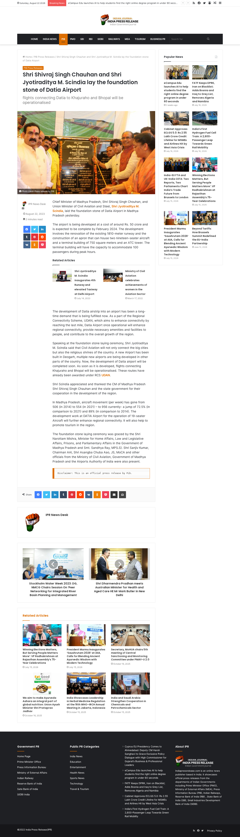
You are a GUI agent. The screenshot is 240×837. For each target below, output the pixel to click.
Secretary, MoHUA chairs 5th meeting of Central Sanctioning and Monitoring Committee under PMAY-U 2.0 (130, 654)
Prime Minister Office (29, 761)
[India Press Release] (120, 20)
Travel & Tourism (79, 789)
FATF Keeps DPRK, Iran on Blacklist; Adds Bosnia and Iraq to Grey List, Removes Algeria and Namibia (203, 92)
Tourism (140, 39)
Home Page (23, 756)
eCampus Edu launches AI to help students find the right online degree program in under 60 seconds (124, 3)
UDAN (106, 375)
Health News (77, 772)
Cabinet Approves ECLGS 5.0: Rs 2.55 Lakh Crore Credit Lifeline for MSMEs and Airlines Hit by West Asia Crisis (175, 138)
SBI (82, 39)
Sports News (77, 778)
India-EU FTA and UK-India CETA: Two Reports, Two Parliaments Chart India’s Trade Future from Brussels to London (176, 186)
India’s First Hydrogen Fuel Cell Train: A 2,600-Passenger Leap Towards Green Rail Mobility (204, 138)
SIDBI (100, 39)
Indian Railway (25, 778)
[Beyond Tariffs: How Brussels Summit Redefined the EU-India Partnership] (204, 218)
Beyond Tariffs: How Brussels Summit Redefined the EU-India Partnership (204, 236)
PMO (72, 39)
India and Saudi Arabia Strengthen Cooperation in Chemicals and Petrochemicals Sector (128, 703)
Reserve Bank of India (29, 783)
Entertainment (78, 767)
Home (34, 39)
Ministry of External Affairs (32, 772)
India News (50, 39)
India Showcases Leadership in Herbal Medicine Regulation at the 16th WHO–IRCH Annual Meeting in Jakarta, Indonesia (86, 703)
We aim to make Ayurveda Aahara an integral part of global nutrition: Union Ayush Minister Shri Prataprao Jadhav (41, 704)
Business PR (157, 39)
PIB (63, 39)
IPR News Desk (37, 203)
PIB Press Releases (44, 56)
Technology (76, 783)
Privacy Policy (214, 830)
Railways (114, 39)
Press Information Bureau (31, 767)
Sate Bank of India (27, 789)
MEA (127, 39)
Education (75, 761)
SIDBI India (23, 794)
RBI (91, 39)
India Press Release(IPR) (38, 829)
